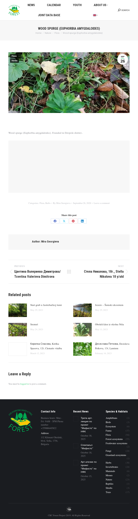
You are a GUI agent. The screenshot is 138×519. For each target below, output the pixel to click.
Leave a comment (102, 203)
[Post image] (17, 310)
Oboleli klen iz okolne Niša (109, 324)
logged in (24, 383)
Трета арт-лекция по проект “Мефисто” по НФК (88, 424)
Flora (14, 56)
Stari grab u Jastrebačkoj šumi (46, 305)
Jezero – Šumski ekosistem (109, 305)
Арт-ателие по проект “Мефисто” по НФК (89, 466)
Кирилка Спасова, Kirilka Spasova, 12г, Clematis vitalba (46, 346)
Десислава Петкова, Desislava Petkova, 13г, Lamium (112, 346)
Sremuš (34, 324)
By (62, 203)
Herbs (15, 61)
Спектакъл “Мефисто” (87, 446)
